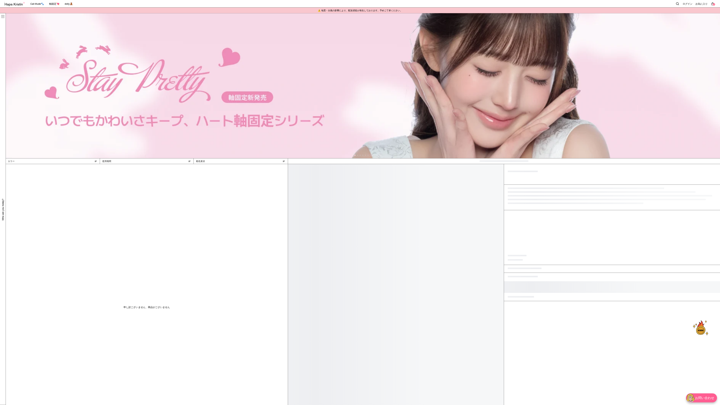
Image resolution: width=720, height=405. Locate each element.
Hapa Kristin (13, 4)
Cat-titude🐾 (37, 3)
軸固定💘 (54, 3)
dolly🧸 (69, 3)
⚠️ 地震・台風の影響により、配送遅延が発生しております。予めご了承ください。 (360, 10)
